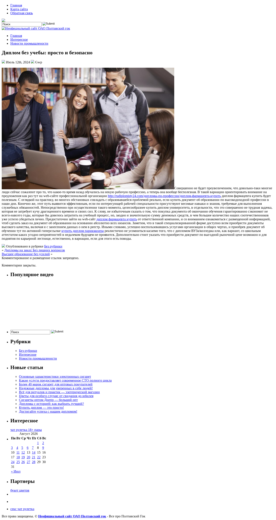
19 (23, 457)
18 (18, 457)
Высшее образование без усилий (26, 254)
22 (39, 457)
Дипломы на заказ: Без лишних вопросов (34, 250)
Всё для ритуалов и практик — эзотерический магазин (59, 392)
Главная (16, 5)
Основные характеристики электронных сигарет (55, 376)
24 (12, 462)
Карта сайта (19, 9)
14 (33, 452)
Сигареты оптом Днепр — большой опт (48, 400)
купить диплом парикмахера (82, 231)
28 (33, 462)
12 (23, 452)
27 (28, 462)
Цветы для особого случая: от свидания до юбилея (56, 396)
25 (18, 462)
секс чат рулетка (22, 509)
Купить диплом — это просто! (41, 407)
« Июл (15, 471)
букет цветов (19, 490)
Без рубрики (53, 246)
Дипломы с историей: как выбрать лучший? (51, 404)
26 (23, 462)
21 (33, 457)
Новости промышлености (29, 43)
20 (28, 457)
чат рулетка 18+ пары (26, 430)
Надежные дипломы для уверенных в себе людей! (56, 388)
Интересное (19, 39)
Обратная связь (21, 13)
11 (18, 452)
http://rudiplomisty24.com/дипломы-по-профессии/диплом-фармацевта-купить (164, 196)
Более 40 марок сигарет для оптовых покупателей (56, 384)
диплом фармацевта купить (116, 219)
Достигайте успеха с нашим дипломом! (48, 411)
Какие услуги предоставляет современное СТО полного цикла (65, 380)
